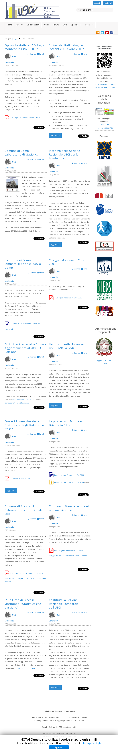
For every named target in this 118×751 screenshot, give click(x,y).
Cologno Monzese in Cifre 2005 (67, 262)
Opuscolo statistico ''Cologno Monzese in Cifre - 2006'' (25, 47)
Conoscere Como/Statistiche (17, 403)
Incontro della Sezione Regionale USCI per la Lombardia (64, 154)
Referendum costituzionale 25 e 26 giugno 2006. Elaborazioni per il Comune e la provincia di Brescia (25, 577)
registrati (108, 3)
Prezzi (46, 24)
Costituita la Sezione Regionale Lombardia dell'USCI (64, 604)
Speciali (74, 24)
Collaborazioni (33, 24)
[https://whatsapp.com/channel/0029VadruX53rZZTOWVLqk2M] (104, 57)
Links (65, 24)
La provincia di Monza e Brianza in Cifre (65, 423)
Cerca (87, 24)
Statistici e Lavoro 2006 (21, 479)
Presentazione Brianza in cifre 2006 (69, 475)
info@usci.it (52, 727)
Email (41, 54)
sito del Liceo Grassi (26, 668)
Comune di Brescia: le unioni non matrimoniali (69, 508)
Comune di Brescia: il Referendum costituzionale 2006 (24, 510)
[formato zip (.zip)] (51, 482)
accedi (97, 3)
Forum (56, 24)
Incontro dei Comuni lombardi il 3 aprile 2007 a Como (23, 264)
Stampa (32, 54)
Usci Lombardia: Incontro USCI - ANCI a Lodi (66, 346)
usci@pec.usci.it (69, 727)
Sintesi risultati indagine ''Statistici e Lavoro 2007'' (66, 47)
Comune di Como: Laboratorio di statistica (21, 153)
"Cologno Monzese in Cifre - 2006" (26, 118)
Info (18, 24)
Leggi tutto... (55, 135)
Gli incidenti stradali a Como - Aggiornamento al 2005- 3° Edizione (25, 348)
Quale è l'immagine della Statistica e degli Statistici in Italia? (24, 425)
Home (9, 24)
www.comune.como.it (21, 400)
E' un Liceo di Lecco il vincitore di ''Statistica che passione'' (23, 604)
